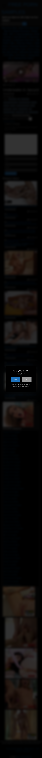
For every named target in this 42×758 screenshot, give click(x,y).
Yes (15, 379)
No (27, 379)
